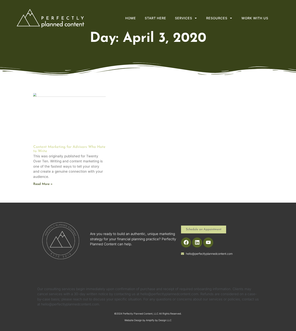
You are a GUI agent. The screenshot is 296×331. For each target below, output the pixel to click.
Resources (216, 18)
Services (183, 18)
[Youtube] (208, 242)
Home (130, 18)
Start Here (155, 18)
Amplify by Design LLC (159, 320)
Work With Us (254, 18)
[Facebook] (186, 242)
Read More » (43, 184)
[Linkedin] (197, 242)
